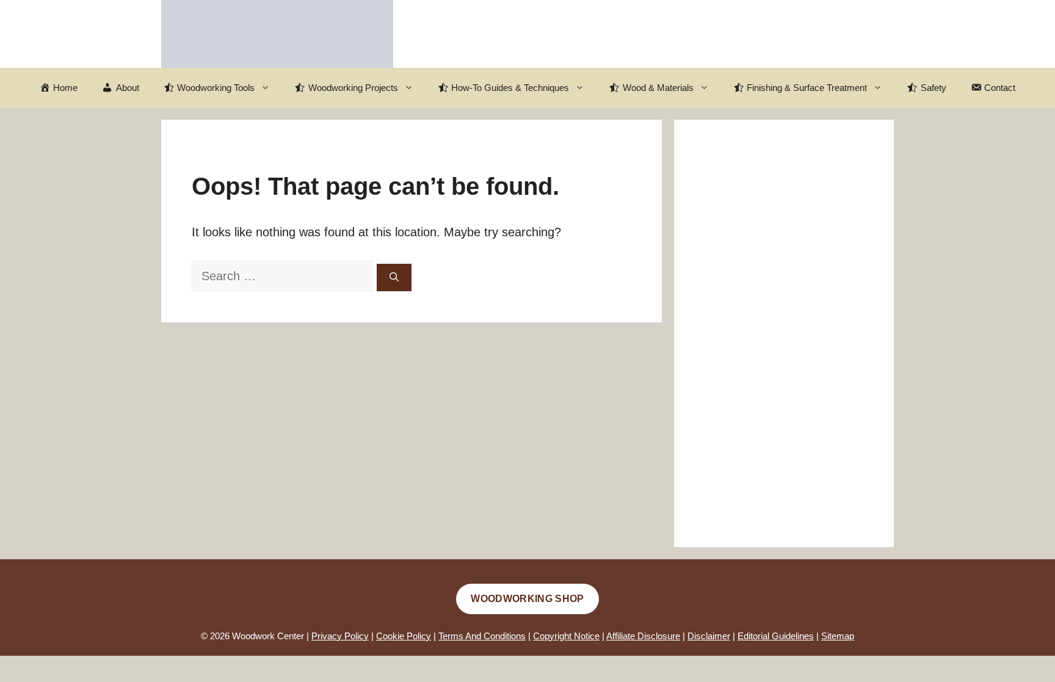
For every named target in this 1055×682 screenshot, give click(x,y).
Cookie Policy (403, 636)
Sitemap (837, 636)
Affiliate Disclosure (643, 636)
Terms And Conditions (482, 636)
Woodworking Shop (527, 598)
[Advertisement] (784, 333)
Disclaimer (708, 636)
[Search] (394, 277)
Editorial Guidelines (776, 636)
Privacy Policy (340, 636)
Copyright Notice (566, 636)
